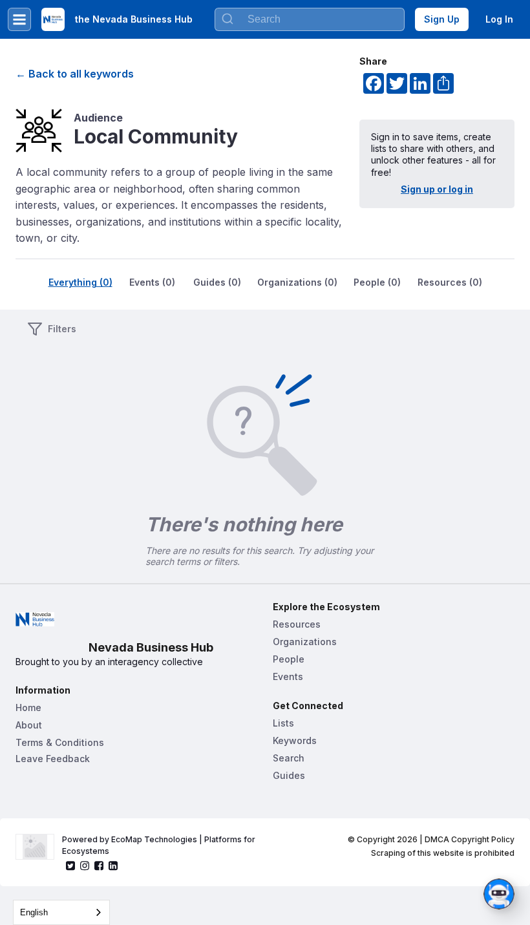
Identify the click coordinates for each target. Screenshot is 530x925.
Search (288, 757)
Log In (499, 19)
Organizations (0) (297, 282)
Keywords (295, 740)
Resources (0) (450, 282)
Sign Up (442, 19)
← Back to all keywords (75, 73)
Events (288, 676)
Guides (289, 775)
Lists (283, 723)
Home (28, 707)
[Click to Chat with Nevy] (498, 893)
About (29, 724)
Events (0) (152, 282)
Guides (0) (217, 282)
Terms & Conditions (60, 742)
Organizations (305, 641)
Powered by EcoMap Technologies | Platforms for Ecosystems (159, 845)
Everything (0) (80, 282)
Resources (297, 624)
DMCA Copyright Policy (469, 839)
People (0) (377, 282)
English (34, 912)
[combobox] (310, 19)
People (288, 659)
